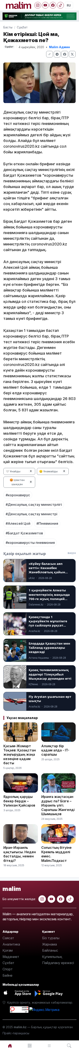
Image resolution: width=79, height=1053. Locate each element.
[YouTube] (45, 5)
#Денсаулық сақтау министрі (31, 514)
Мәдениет (11, 957)
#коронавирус (18, 495)
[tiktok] (70, 899)
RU (69, 5)
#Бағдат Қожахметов (24, 533)
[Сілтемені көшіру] (49, 54)
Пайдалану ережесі (58, 963)
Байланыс (50, 950)
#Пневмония (47, 523)
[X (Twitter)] (72, 54)
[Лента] (49, 1046)
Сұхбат (8, 963)
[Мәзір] (30, 1046)
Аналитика (11, 944)
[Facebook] (53, 5)
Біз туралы (50, 938)
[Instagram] (37, 5)
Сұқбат (22, 27)
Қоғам (8, 950)
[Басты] (10, 1046)
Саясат (8, 938)
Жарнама (49, 944)
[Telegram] (57, 54)
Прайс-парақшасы (16, 1033)
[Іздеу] (69, 1046)
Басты (7, 27)
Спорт (8, 969)
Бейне (7, 975)
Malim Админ (59, 47)
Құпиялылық (52, 957)
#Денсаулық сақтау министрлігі (34, 504)
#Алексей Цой (18, 523)
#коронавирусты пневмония (30, 542)
